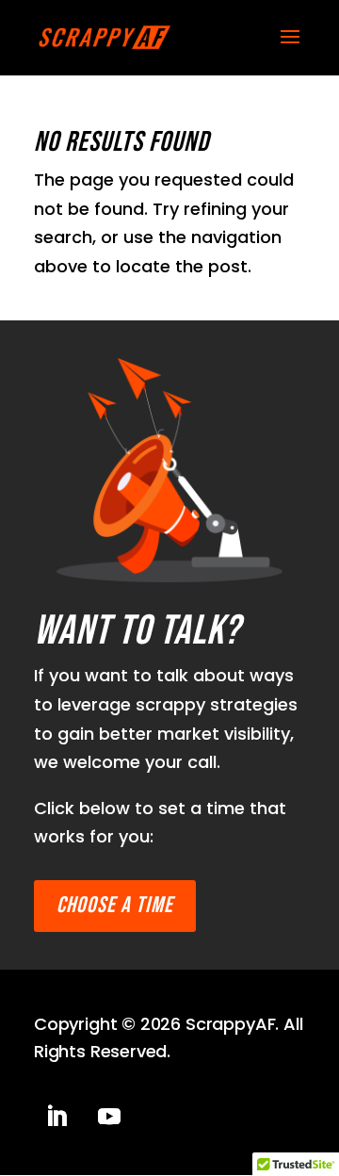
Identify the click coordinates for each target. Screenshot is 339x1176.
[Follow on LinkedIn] (56, 1116)
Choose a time (114, 905)
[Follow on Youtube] (109, 1116)
